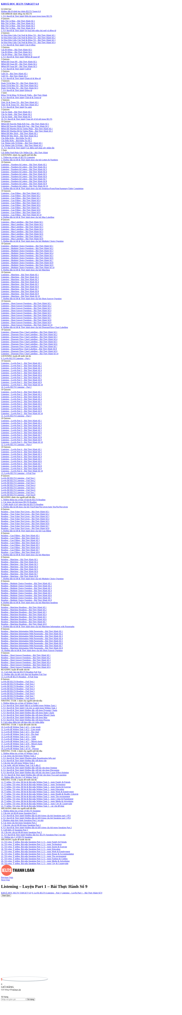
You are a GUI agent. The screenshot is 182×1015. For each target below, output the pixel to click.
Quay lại (17, 990)
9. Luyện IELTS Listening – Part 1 (46, 893)
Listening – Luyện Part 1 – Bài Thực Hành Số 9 (82, 893)
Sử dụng (30, 999)
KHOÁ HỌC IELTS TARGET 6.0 (20, 4)
